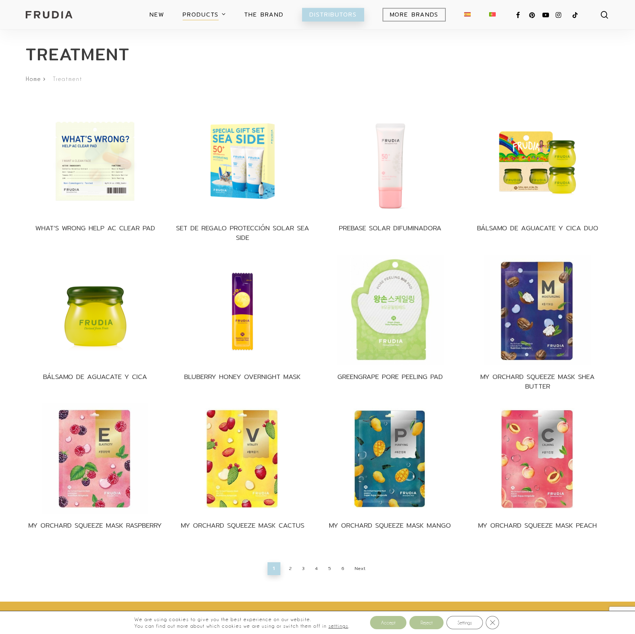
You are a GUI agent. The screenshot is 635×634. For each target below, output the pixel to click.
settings (338, 625)
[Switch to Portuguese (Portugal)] (492, 15)
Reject (426, 622)
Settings (465, 622)
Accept (388, 622)
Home (33, 79)
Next (360, 568)
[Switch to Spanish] (467, 15)
